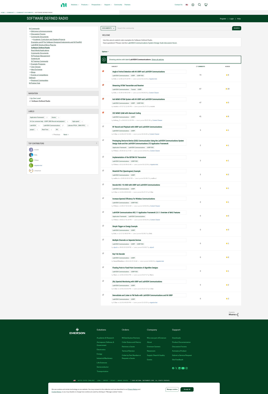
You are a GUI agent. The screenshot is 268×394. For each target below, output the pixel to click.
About (149, 342)
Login (232, 19)
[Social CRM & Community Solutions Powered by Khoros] (233, 314)
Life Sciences (102, 362)
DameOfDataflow (118, 261)
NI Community (34, 28)
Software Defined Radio (40, 48)
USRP (133, 75)
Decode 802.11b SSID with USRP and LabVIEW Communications (136, 185)
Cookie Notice (56, 392)
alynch (115, 247)
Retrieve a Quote (128, 346)
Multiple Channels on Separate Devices (126, 240)
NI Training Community (39, 61)
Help (239, 19)
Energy (99, 354)
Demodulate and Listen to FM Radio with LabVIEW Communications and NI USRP (142, 295)
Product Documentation (181, 342)
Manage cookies (123, 380)
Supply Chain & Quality (156, 355)
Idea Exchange (36, 69)
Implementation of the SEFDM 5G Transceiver (129, 157)
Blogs (33, 72)
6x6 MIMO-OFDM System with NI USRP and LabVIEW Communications (138, 99)
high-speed (75, 121)
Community (11, 12)
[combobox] (173, 28)
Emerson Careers (153, 346)
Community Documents (24, 12)
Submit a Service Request (182, 355)
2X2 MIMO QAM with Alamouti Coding (126, 113)
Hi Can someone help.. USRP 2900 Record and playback (47, 121)
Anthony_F (116, 120)
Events (149, 359)
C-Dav (115, 134)
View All (63, 143)
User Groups (36, 67)
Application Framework (37, 117)
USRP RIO (140, 75)
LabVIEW (33, 125)
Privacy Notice (132, 389)
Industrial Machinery (104, 358)
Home (3, 12)
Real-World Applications (40, 50)
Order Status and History (131, 342)
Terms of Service (128, 351)
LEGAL (99, 380)
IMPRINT (105, 380)
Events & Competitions (39, 75)
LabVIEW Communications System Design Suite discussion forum (152, 43)
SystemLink (35, 59)
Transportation (102, 371)
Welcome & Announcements (41, 31)
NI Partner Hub (34, 83)
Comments (201, 66)
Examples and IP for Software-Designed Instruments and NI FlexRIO (56, 42)
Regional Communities (39, 80)
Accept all (187, 389)
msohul (115, 106)
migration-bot (153, 79)
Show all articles (158, 59)
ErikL (115, 79)
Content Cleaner (154, 93)
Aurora (54, 117)
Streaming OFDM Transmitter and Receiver (128, 85)
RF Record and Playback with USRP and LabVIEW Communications (137, 127)
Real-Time (45, 129)
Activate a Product (179, 351)
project (32, 129)
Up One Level (35, 98)
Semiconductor (103, 367)
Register (223, 19)
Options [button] (104, 52)
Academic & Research (105, 338)
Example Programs (38, 64)
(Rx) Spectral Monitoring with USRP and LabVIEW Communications (137, 281)
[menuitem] (75, 5)
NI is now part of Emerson (156, 338)
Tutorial (133, 89)
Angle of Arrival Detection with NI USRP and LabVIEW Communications (138, 72)
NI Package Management (40, 56)
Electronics (101, 349)
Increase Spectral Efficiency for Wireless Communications (133, 199)
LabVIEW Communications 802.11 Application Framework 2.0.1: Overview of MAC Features (146, 212)
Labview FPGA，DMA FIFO (76, 125)
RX (57, 129)
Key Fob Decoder (118, 254)
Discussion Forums (38, 34)
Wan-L (115, 275)
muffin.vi (116, 178)
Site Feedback (177, 359)
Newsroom (151, 351)
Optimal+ (32, 78)
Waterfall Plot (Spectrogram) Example (126, 171)
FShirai (115, 151)
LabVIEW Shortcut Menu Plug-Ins (43, 45)
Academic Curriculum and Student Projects (49, 39)
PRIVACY (112, 380)
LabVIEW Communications (121, 75)
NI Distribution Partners (131, 338)
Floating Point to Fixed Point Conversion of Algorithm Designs (135, 268)
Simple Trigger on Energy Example (124, 226)
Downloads (176, 338)
